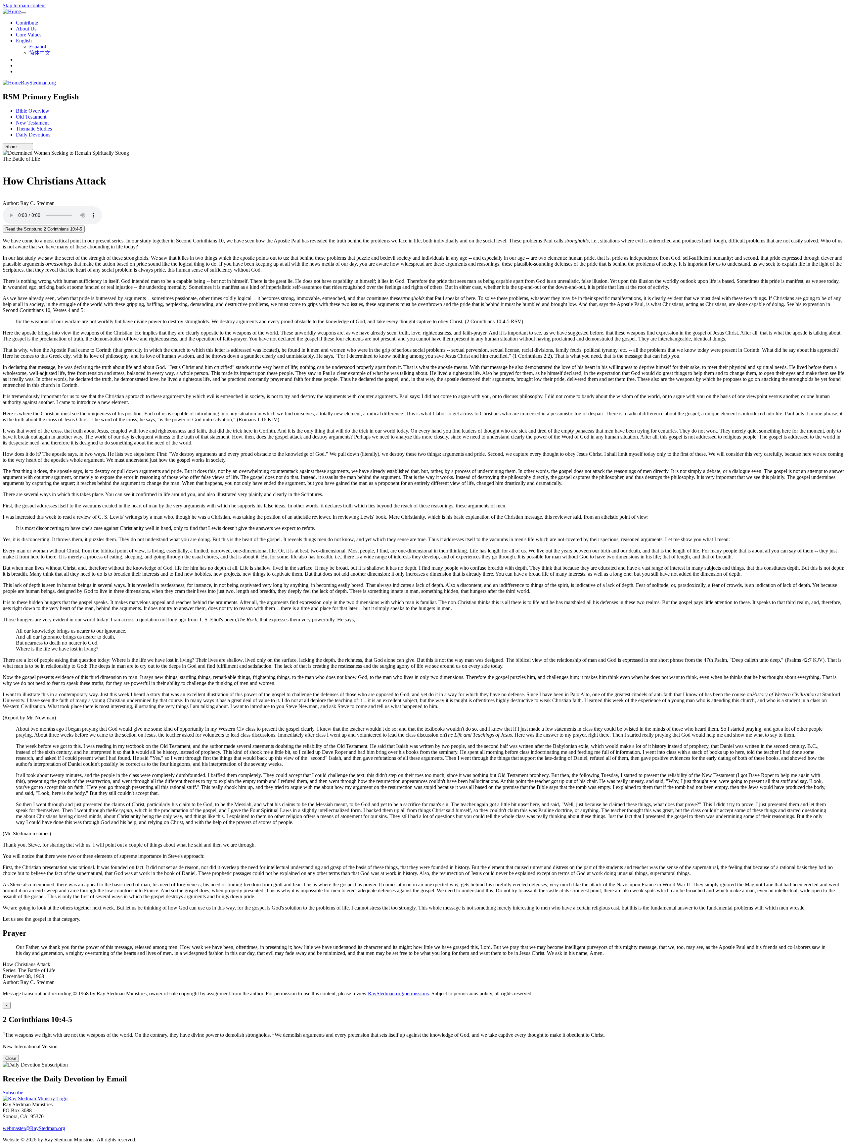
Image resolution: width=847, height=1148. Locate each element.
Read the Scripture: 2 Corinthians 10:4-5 (43, 229)
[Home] (12, 12)
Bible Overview (32, 111)
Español (37, 46)
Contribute (27, 23)
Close (10, 1058)
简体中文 (39, 53)
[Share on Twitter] (24, 146)
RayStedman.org (38, 82)
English (24, 40)
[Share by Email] (19, 146)
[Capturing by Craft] (5, 197)
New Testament (32, 123)
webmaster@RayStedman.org (34, 1128)
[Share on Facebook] (28, 146)
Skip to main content (24, 5)
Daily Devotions (33, 134)
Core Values (28, 34)
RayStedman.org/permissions (398, 993)
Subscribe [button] (13, 1092)
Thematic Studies (34, 128)
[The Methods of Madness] (5, 165)
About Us (26, 28)
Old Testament (31, 117)
